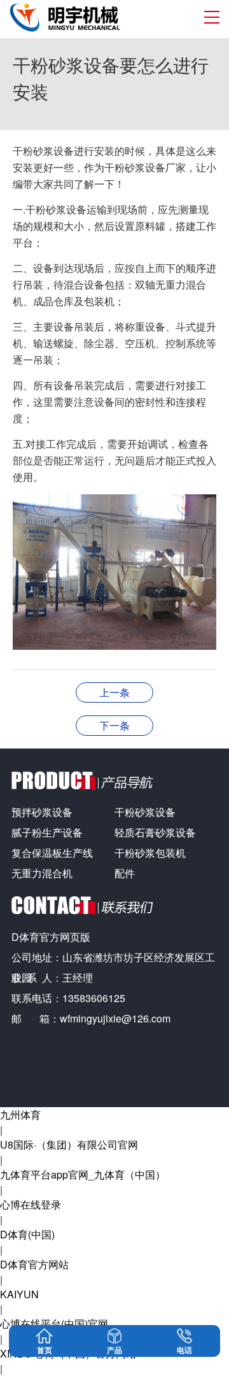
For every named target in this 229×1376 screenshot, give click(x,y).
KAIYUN (19, 1294)
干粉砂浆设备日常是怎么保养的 (114, 725)
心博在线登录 (30, 1204)
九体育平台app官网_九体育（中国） (82, 1174)
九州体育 (20, 1114)
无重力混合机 (42, 873)
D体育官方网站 (34, 1264)
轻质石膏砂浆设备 (155, 832)
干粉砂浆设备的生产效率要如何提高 (114, 692)
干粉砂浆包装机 (150, 852)
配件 (124, 873)
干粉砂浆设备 (145, 812)
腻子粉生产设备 (47, 832)
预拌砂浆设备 (42, 812)
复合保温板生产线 (52, 852)
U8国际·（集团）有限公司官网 (69, 1144)
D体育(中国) (27, 1234)
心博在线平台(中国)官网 (54, 1323)
